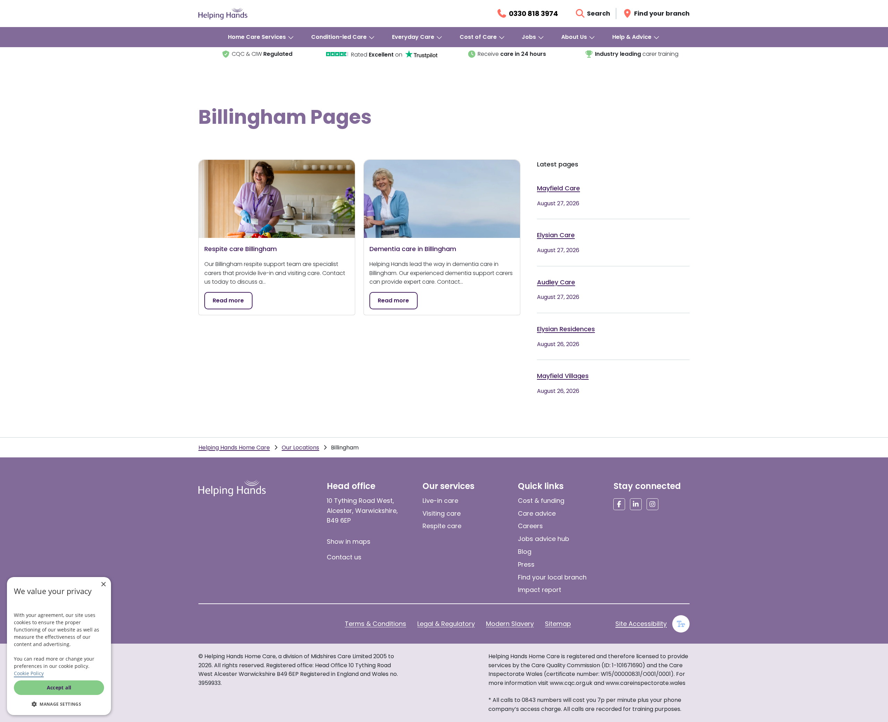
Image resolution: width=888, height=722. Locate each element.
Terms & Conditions (375, 623)
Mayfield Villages (563, 375)
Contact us (344, 557)
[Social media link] (619, 504)
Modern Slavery (510, 623)
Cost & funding (541, 500)
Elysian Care (556, 235)
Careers (530, 526)
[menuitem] (261, 37)
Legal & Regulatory (446, 623)
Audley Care (556, 282)
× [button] (103, 584)
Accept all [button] (59, 687)
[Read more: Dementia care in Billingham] (442, 199)
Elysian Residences (566, 329)
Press (526, 564)
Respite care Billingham (240, 248)
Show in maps (348, 541)
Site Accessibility (641, 623)
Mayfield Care (558, 188)
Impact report (539, 589)
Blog (524, 551)
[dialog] (59, 646)
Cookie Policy (29, 673)
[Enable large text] (681, 624)
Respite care (441, 526)
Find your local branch (552, 577)
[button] (59, 704)
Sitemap (558, 623)
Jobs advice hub (543, 538)
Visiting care (441, 513)
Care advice (537, 513)
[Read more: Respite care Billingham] (277, 199)
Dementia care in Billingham (412, 248)
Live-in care (440, 500)
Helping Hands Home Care (234, 448)
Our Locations (300, 448)
